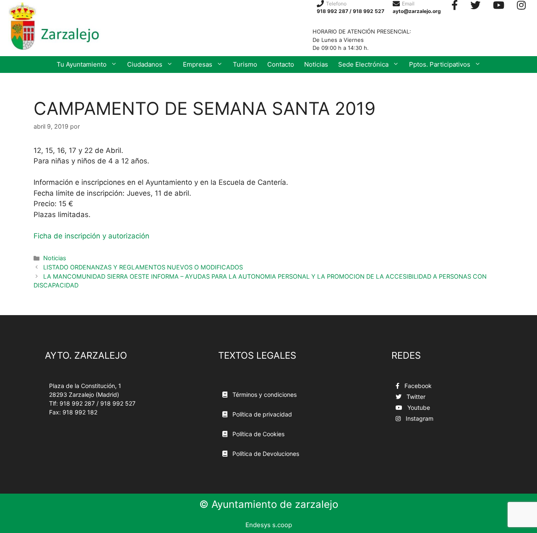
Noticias (316, 64)
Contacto (280, 64)
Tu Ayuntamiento (82, 64)
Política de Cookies (257, 433)
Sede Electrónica (363, 64)
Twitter (415, 396)
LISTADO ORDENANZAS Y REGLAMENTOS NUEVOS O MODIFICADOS (143, 267)
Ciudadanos (144, 64)
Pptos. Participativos (439, 64)
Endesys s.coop (268, 525)
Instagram (418, 418)
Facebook (417, 385)
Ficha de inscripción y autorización (91, 236)
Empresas (197, 64)
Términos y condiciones (264, 394)
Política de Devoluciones (265, 453)
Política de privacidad (261, 414)
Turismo (245, 64)
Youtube (418, 407)
